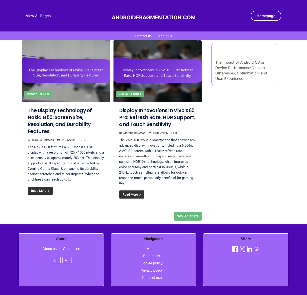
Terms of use (152, 277)
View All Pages (38, 15)
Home (151, 249)
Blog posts (151, 256)
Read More (39, 190)
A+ (55, 260)
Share (246, 239)
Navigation (153, 239)
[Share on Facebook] (235, 249)
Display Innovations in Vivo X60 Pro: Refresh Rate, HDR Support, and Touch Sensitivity (157, 117)
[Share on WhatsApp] (256, 249)
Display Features (38, 94)
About (61, 239)
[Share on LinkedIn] (249, 249)
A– (67, 260)
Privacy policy (151, 270)
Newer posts (188, 216)
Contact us (143, 36)
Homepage (266, 15)
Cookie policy (151, 263)
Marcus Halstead (43, 140)
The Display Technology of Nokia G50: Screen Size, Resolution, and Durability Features (60, 121)
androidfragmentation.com (154, 17)
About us (165, 36)
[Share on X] (242, 249)
